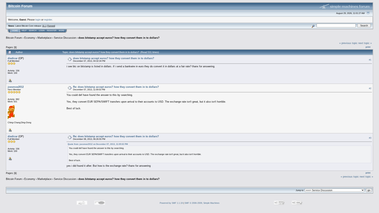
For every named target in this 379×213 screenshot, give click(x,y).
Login (42, 31)
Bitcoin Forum (14, 37)
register (48, 19)
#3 (370, 138)
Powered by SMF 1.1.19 (171, 203)
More (61, 31)
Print (368, 47)
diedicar (13, 58)
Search (33, 31)
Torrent (51, 26)
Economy (29, 37)
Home (15, 31)
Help (24, 31)
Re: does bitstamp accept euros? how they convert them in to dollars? (116, 86)
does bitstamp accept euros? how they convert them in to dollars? (118, 37)
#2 (370, 88)
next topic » (365, 43)
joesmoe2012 (16, 86)
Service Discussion (65, 37)
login (38, 19)
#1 (370, 60)
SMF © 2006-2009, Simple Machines (202, 203)
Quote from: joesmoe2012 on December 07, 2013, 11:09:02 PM (98, 144)
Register (51, 31)
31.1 (44, 26)
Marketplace (45, 37)
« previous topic (348, 43)
